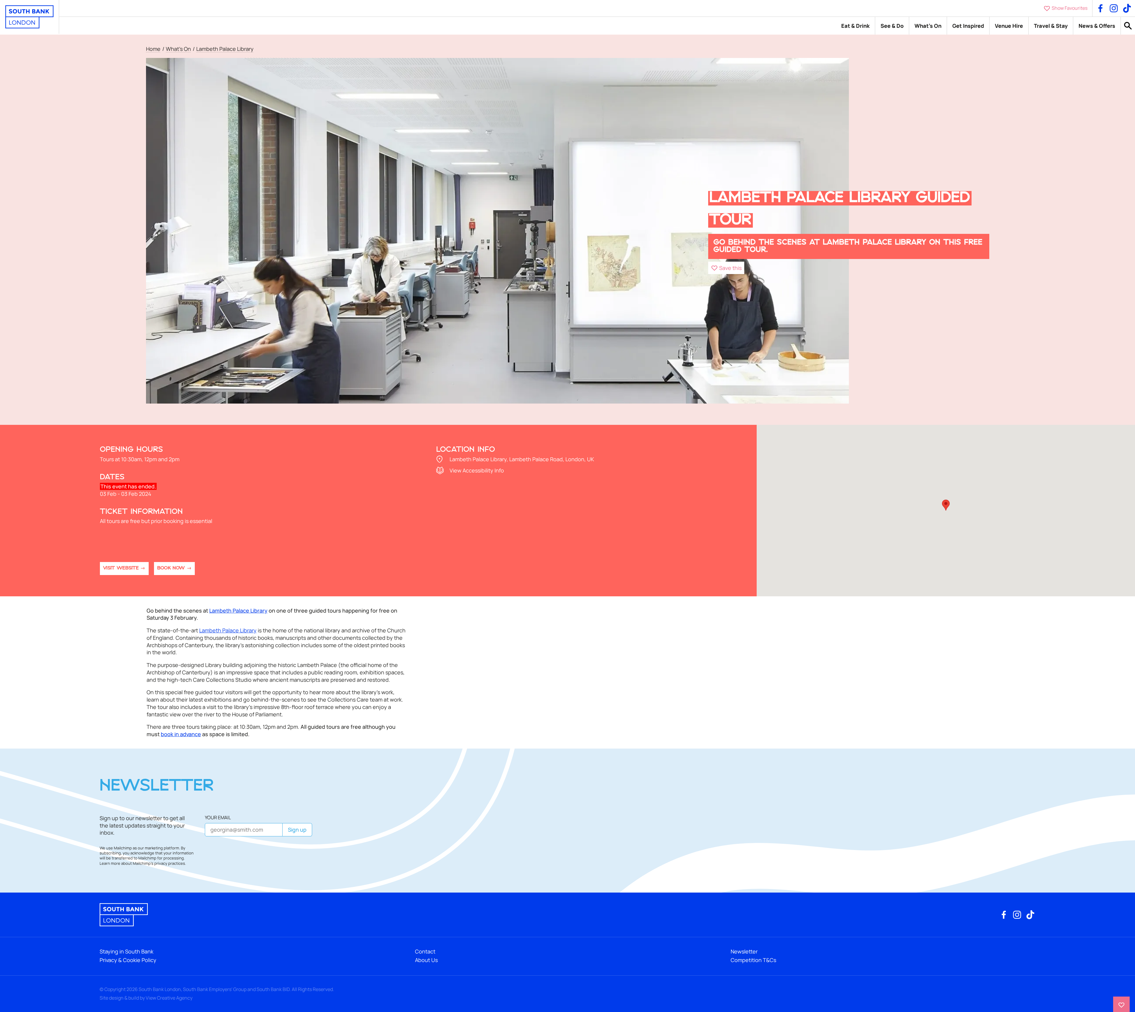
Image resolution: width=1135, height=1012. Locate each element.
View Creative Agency (169, 998)
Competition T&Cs (753, 960)
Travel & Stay (1051, 25)
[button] (726, 268)
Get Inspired (968, 25)
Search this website (1128, 26)
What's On (928, 25)
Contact (425, 951)
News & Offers (1097, 25)
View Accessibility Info (477, 470)
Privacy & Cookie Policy (128, 960)
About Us (426, 960)
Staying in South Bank (126, 951)
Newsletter (744, 951)
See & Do (892, 25)
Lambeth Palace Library (225, 48)
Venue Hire (1009, 25)
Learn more (110, 863)
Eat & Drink (855, 25)
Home (153, 48)
